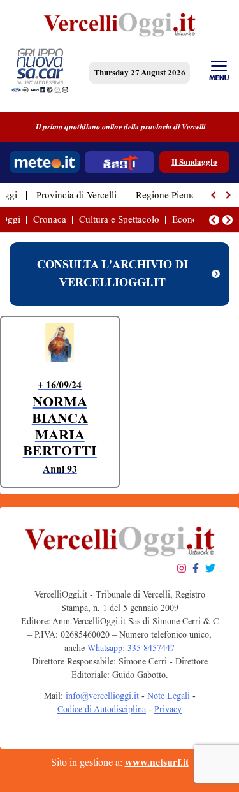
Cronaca (49, 219)
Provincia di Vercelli (76, 195)
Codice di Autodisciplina (101, 709)
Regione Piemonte (172, 195)
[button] (214, 195)
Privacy (168, 709)
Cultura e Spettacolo (119, 219)
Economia (192, 219)
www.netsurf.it (157, 762)
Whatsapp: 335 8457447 (131, 648)
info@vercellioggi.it (102, 696)
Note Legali (168, 696)
